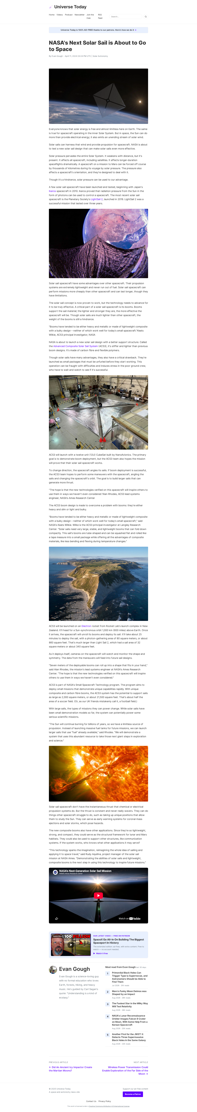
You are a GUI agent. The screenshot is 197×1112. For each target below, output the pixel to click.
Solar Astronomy (100, 56)
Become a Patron (133, 1094)
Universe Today (70, 6)
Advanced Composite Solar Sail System (75, 346)
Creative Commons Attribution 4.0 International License (109, 1106)
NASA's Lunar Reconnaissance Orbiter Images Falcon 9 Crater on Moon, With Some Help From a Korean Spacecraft (130, 1020)
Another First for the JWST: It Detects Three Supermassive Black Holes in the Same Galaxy (129, 1037)
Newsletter (79, 15)
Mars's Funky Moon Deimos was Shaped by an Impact (129, 993)
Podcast (69, 15)
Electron (86, 626)
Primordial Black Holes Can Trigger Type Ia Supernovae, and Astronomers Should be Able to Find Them (130, 977)
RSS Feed (100, 16)
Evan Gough (57, 56)
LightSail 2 (97, 199)
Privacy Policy (104, 1101)
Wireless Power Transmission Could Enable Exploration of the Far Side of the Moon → (125, 1070)
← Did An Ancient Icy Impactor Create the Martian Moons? (70, 1069)
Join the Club (90, 16)
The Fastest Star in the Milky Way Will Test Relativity (130, 1005)
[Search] (145, 16)
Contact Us (91, 1101)
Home (51, 15)
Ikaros (52, 191)
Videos (60, 15)
